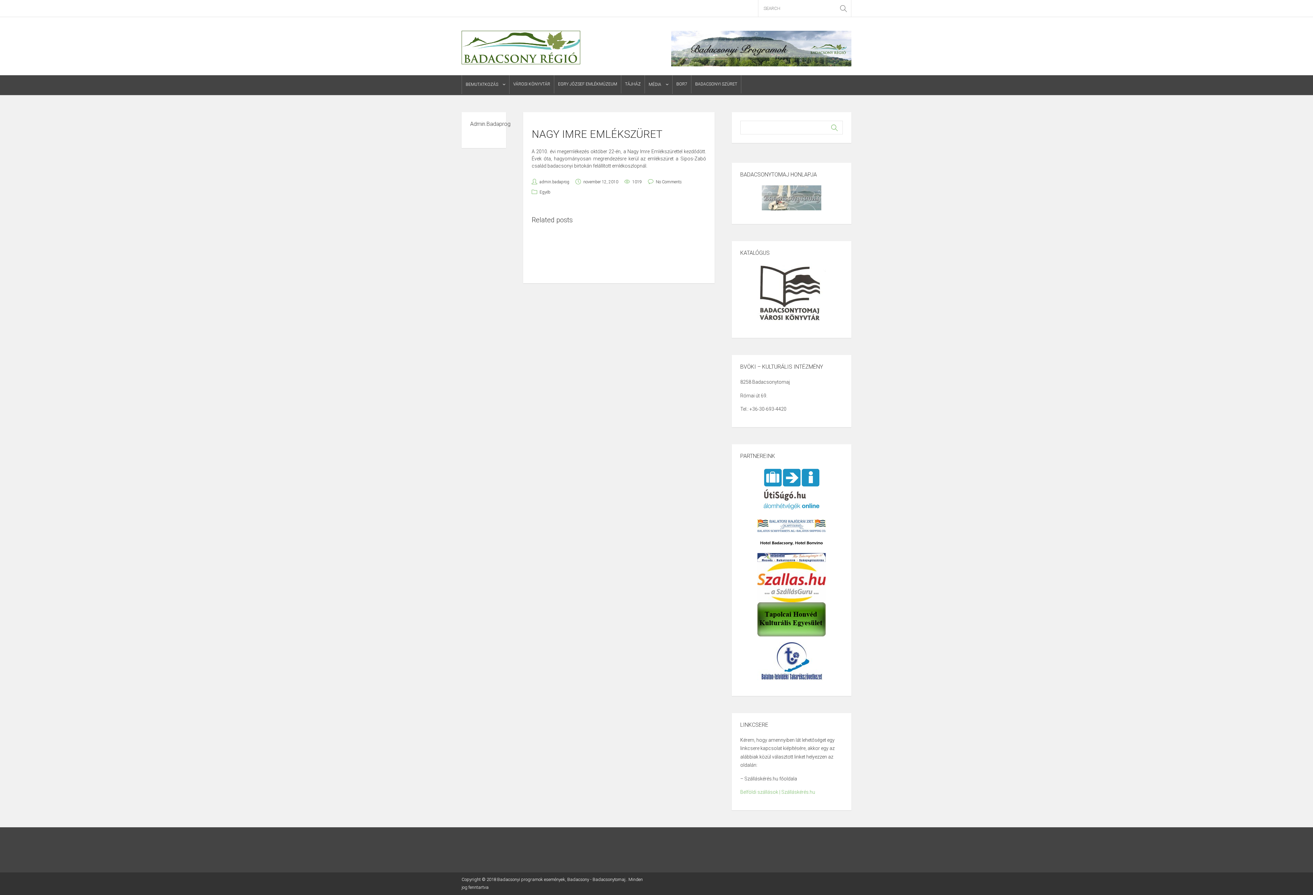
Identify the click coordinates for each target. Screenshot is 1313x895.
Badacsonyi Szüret (716, 84)
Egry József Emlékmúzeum (587, 84)
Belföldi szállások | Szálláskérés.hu (777, 792)
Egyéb (545, 192)
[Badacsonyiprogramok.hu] (521, 47)
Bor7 (681, 84)
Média (655, 84)
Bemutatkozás (482, 84)
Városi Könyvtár (531, 84)
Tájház (633, 84)
